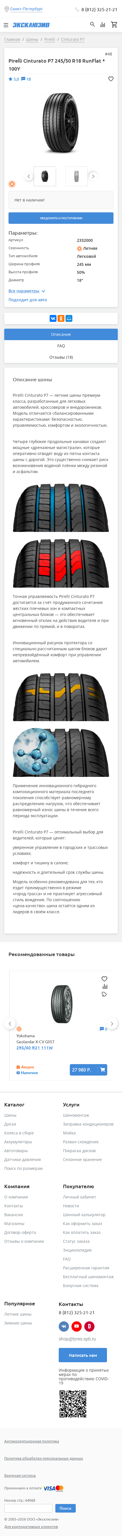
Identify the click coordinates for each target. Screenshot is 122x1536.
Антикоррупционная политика (31, 1441)
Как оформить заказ (82, 1223)
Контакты (13, 1205)
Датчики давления (22, 1159)
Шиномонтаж (76, 1115)
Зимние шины (18, 1323)
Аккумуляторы (18, 1141)
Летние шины (17, 1314)
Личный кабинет (79, 1197)
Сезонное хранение (82, 1159)
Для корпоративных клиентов (31, 1526)
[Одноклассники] (61, 318)
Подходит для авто (28, 299)
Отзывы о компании (24, 1241)
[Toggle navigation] (5, 24)
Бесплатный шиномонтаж (88, 1276)
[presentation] (28, 176)
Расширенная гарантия (86, 1267)
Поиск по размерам (23, 1168)
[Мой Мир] (69, 318)
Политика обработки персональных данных (43, 1458)
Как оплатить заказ (82, 1232)
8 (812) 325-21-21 (99, 9)
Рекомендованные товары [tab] (42, 954)
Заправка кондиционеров (88, 1124)
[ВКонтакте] (53, 318)
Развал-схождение (81, 1141)
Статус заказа (76, 1241)
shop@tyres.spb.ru (77, 1339)
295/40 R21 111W (34, 1047)
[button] (44, 176)
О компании (16, 1197)
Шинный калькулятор (84, 1214)
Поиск (65, 1508)
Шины (10, 1115)
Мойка (69, 1133)
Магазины (14, 1223)
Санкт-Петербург (26, 9)
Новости (71, 1205)
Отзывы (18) (61, 357)
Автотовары (16, 1150)
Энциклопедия (77, 1250)
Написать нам (83, 1355)
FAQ (61, 345)
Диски (10, 1124)
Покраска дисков (79, 1150)
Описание (61, 334)
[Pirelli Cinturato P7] (60, 123)
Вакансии (13, 1214)
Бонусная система (80, 1285)
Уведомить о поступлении (61, 218)
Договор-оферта (20, 1232)
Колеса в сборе (19, 1133)
